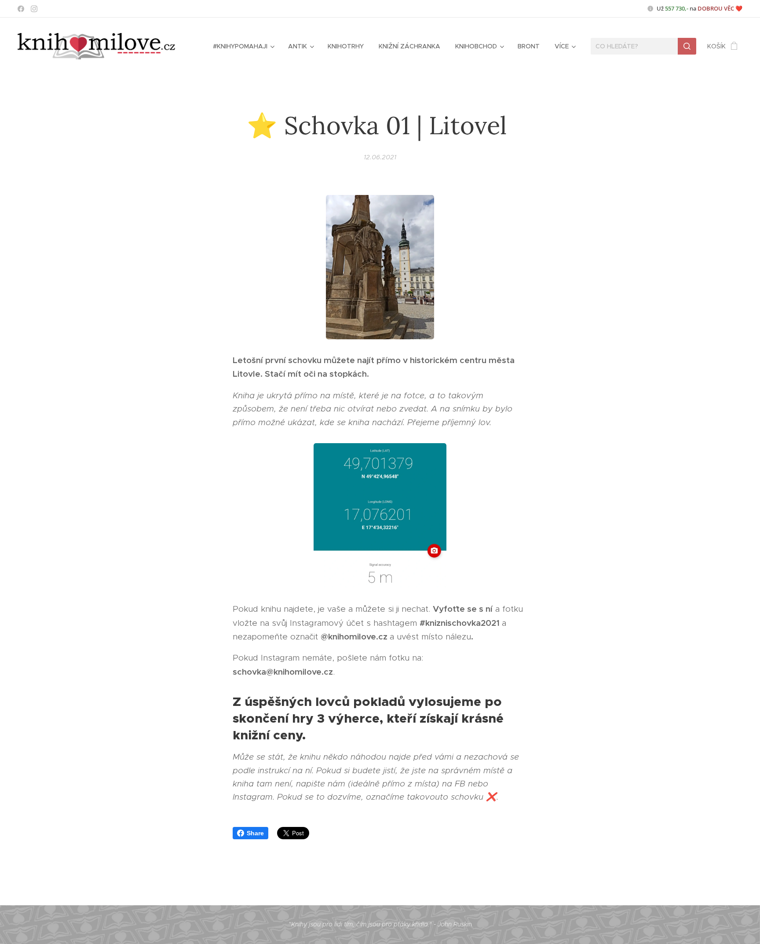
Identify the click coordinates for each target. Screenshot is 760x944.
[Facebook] (20, 8)
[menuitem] (243, 46)
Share (255, 833)
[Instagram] (34, 8)
